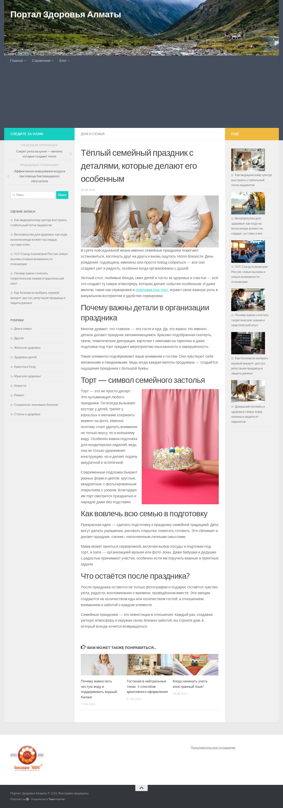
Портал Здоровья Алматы (65, 14)
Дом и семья (93, 134)
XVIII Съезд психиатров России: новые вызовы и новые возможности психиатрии (39, 259)
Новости (20, 386)
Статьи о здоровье (27, 414)
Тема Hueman (56, 799)
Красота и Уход (25, 367)
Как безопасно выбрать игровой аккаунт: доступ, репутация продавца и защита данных (37, 298)
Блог (63, 61)
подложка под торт (151, 290)
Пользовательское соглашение (213, 748)
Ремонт (19, 395)
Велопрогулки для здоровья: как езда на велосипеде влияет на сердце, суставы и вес (38, 239)
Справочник (41, 61)
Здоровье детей (25, 357)
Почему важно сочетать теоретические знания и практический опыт (37, 278)
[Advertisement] (141, 97)
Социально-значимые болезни (36, 405)
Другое (19, 338)
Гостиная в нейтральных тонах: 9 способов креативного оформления (147, 686)
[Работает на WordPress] (27, 799)
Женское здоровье (27, 348)
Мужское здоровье (27, 376)
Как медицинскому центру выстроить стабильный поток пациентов (251, 180)
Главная (16, 61)
